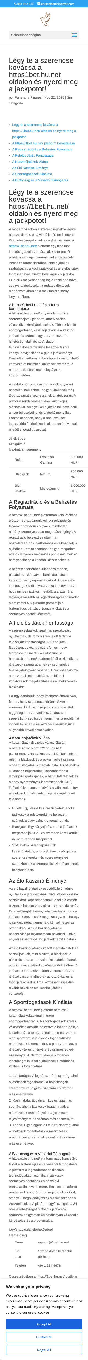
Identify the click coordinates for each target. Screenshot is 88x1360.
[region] (44, 1319)
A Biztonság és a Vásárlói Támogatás (40, 180)
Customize (44, 1337)
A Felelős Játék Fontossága (33, 155)
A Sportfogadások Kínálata (32, 174)
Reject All (44, 1350)
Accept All (44, 1324)
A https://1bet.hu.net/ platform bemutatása (43, 143)
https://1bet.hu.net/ (23, 246)
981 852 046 (25, 3)
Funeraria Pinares (28, 97)
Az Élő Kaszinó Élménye (30, 168)
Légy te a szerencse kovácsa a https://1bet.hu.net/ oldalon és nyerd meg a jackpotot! (44, 131)
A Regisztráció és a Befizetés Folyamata (42, 149)
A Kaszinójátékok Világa (30, 161)
